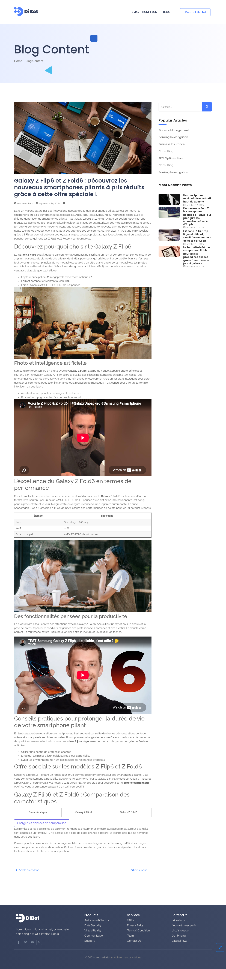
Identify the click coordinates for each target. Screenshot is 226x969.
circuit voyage (180, 930)
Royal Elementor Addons (126, 957)
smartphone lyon (144, 12)
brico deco (178, 920)
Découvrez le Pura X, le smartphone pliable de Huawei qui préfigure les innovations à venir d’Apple (197, 216)
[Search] (207, 106)
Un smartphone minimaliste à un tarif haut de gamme (197, 198)
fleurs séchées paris (184, 925)
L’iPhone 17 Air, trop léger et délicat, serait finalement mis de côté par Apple (197, 235)
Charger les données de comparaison (41, 823)
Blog (166, 12)
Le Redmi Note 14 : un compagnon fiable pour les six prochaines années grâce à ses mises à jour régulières (196, 255)
